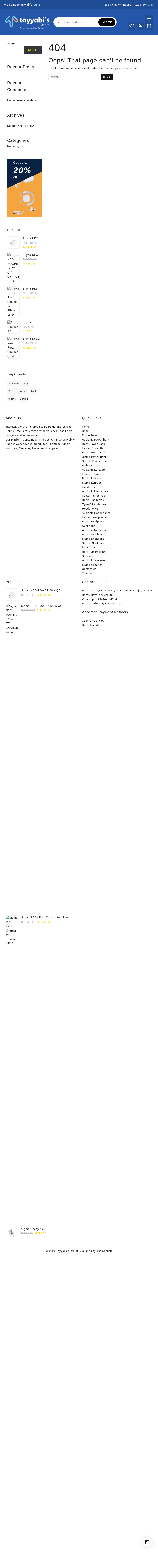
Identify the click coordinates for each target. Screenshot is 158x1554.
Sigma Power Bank (94, 456)
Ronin (34, 391)
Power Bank (90, 435)
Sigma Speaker (92, 564)
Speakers (88, 556)
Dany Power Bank (93, 443)
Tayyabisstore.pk (67, 1251)
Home (86, 426)
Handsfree (89, 487)
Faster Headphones (95, 517)
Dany (25, 383)
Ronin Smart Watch (94, 551)
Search (107, 22)
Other (23, 391)
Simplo (24, 399)
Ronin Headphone (93, 521)
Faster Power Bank (94, 448)
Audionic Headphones (96, 512)
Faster (12, 391)
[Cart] (148, 26)
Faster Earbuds (92, 474)
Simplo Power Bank (95, 461)
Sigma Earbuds (92, 482)
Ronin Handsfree (93, 500)
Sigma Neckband (93, 538)
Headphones (90, 508)
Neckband (88, 525)
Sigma (12, 399)
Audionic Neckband (95, 530)
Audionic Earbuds (93, 469)
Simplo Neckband (93, 543)
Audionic (13, 383)
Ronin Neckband (92, 534)
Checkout (88, 573)
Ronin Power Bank (94, 452)
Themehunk (104, 1251)
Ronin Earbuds (91, 478)
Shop (85, 430)
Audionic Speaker (93, 560)
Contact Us (89, 569)
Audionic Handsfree (95, 491)
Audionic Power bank (96, 439)
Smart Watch (90, 547)
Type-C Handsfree (94, 504)
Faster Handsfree (93, 495)
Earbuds (87, 465)
